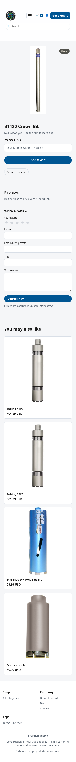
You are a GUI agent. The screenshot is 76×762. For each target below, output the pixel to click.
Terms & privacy (12, 722)
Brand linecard (49, 698)
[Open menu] (29, 15)
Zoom (64, 50)
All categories (11, 698)
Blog (42, 703)
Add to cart (38, 160)
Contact (44, 708)
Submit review (16, 298)
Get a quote (60, 15)
